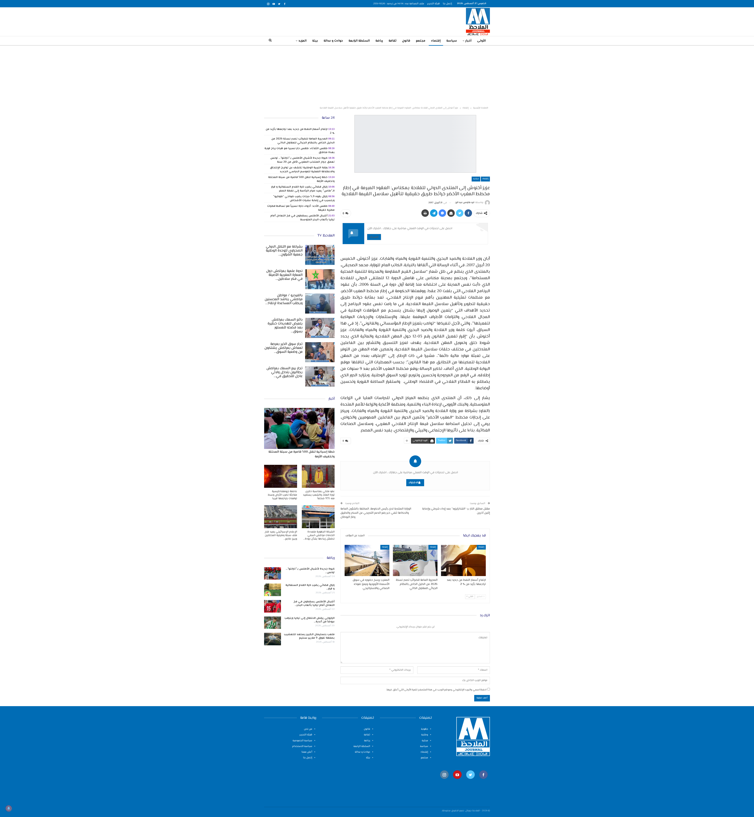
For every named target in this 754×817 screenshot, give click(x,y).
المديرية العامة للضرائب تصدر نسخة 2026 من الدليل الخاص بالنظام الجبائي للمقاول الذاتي (303, 141)
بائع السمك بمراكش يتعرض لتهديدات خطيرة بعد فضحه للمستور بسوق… (285, 325)
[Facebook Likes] (483, 780)
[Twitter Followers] (470, 780)
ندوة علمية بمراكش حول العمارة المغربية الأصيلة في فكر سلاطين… (284, 275)
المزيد (302, 40)
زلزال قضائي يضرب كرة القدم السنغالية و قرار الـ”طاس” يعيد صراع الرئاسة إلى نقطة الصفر (303, 189)
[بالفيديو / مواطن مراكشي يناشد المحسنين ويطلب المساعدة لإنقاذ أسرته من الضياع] (320, 304)
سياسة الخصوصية (302, 741)
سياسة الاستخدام (302, 746)
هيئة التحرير (433, 4)
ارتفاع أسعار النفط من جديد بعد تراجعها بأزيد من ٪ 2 (300, 131)
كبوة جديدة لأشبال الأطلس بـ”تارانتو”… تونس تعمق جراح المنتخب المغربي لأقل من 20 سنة (302, 160)
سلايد (476, 179)
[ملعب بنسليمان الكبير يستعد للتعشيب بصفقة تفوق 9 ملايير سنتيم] (272, 639)
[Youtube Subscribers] (457, 780)
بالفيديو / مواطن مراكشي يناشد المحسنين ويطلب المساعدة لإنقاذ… (284, 299)
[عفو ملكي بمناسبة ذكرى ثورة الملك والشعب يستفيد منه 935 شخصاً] (318, 476)
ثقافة (392, 40)
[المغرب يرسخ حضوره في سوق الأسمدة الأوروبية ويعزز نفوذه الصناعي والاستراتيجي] (367, 560)
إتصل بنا (447, 4)
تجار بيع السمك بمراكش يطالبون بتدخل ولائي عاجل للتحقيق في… (284, 372)
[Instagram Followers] (444, 780)
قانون (406, 40)
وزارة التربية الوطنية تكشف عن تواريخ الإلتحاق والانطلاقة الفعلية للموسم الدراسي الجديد (302, 170)
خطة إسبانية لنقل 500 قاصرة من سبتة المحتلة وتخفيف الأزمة (301, 179)
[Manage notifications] (8, 808)
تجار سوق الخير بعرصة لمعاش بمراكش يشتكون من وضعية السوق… (283, 348)
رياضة (379, 40)
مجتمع (420, 40)
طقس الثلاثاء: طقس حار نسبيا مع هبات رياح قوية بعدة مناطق (299, 150)
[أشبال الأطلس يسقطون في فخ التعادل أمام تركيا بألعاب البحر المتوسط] (272, 606)
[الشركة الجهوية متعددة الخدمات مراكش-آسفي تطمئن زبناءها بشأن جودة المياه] (318, 516)
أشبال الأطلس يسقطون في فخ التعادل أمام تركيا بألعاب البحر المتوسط (302, 218)
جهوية (424, 729)
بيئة (315, 40)
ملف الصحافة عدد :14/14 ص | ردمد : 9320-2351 (398, 4)
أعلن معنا (306, 752)
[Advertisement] (377, 75)
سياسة (451, 40)
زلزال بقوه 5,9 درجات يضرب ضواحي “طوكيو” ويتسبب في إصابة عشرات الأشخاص (304, 198)
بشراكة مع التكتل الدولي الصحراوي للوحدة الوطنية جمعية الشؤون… (284, 250)
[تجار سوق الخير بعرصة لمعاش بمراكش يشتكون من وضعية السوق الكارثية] (320, 352)
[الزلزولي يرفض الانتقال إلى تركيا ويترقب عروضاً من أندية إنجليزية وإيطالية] (272, 622)
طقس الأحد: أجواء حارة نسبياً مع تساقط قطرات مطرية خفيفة (301, 208)
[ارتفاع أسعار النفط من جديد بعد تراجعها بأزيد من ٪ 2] (463, 560)
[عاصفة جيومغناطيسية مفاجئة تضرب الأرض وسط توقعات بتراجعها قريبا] (280, 476)
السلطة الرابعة (359, 40)
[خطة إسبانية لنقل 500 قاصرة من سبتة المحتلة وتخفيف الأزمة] (299, 428)
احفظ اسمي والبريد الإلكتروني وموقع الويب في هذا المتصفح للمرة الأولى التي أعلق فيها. (436, 690)
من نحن (308, 729)
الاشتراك (374, 237)
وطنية (424, 735)
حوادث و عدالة (333, 40)
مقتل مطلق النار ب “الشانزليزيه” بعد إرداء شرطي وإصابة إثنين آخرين (456, 511)
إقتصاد (436, 40)
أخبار (468, 40)
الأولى (481, 40)
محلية (425, 741)
